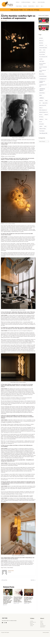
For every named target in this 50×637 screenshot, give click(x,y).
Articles (17, 2)
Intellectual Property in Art (43, 112)
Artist (44, 49)
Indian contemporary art (43, 109)
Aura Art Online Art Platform (42, 71)
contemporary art (42, 78)
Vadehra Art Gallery (42, 128)
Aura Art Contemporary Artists (43, 67)
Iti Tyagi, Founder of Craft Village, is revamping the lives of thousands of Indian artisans (28, 600)
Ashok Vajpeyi (41, 61)
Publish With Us (31, 6)
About (37, 6)
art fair (40, 49)
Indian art (40, 107)
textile (45, 126)
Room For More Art (33, 622)
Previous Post (4, 580)
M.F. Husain (41, 116)
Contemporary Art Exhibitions (42, 82)
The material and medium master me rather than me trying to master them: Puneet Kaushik (18, 599)
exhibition (41, 98)
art (46, 45)
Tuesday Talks (32, 624)
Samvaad (31, 623)
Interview (40, 114)
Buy (41, 6)
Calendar (25, 6)
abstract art (41, 40)
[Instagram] (4, 622)
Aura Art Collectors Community (42, 64)
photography (41, 123)
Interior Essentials (41, 2)
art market (41, 58)
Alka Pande (41, 42)
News (46, 119)
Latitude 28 (46, 114)
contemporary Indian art (42, 89)
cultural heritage (42, 92)
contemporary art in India (42, 85)
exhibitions (41, 100)
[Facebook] (2, 622)
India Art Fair (45, 103)
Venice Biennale (41, 130)
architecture (41, 45)
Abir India (41, 38)
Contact (41, 622)
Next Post (33, 580)
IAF (40, 103)
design (40, 95)
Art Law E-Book (42, 54)
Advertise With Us (43, 625)
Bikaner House (41, 73)
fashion (46, 100)
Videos (34, 2)
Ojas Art (40, 121)
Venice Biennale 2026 (43, 133)
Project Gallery (19, 6)
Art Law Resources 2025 (43, 56)
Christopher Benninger (43, 76)
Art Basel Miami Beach (43, 47)
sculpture (40, 126)
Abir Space (41, 624)
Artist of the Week (42, 52)
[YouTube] (6, 622)
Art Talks (31, 625)
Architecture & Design (25, 2)
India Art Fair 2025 (42, 105)
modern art (41, 119)
